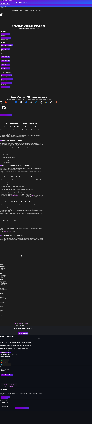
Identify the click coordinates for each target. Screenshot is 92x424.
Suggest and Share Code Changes (13, 393)
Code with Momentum (33, 372)
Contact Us (1, 306)
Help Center (1, 262)
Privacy (1, 319)
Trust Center (1, 320)
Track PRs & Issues (3, 393)
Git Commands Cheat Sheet (3, 289)
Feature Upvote (3, 271)
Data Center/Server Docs (4, 283)
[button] (29, 111)
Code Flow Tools (15, 10)
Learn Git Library (2, 288)
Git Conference (2, 293)
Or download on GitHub (9, 386)
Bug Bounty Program (2, 302)
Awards (1, 314)
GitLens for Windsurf (3, 276)
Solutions (26, 10)
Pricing (36, 10)
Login (1, 267)
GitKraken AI (1, 264)
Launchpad (32, 195)
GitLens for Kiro (3, 278)
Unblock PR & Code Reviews (15, 372)
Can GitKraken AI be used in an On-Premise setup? (12, 235)
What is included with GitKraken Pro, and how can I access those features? (18, 176)
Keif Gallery (1, 301)
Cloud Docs (2, 282)
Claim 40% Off (3, 6)
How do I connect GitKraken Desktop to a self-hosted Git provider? (16, 201)
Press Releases (2, 316)
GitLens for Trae (3, 277)
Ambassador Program (3, 294)
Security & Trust (3, 284)
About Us (1, 307)
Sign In (40, 10)
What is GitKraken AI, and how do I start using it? (12, 140)
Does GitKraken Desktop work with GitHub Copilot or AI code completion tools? (19, 126)
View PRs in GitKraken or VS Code (11, 358)
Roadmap (2, 270)
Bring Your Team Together (33, 393)
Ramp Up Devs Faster (5, 406)
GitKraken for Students (3, 298)
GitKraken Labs (2, 292)
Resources (31, 10)
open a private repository (15, 195)
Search (1, 13)
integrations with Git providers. (26, 216)
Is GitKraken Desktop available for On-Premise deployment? (15, 220)
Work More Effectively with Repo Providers (24, 358)
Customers (1, 310)
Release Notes (3, 269)
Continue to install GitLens (23, 333)
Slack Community (2, 297)
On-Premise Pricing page (7, 231)
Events (1, 315)
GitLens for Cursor (3, 275)
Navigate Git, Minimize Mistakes (5, 372)
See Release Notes (54, 90)
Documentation (3, 268)
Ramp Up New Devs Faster (24, 393)
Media (1, 311)
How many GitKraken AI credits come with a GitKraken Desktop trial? (17, 165)
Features (21, 10)
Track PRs (1, 358)
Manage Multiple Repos (25, 372)
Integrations (9, 196)
